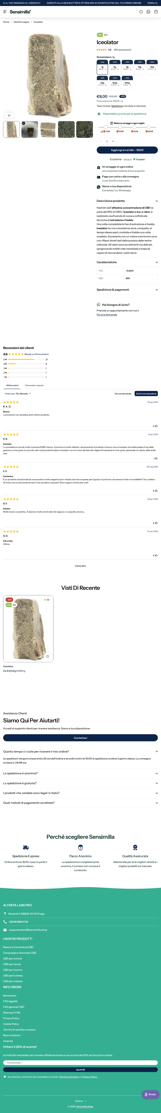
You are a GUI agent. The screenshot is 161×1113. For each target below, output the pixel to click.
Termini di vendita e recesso (19, 1029)
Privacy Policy (11, 1018)
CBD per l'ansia (12, 964)
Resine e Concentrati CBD (18, 947)
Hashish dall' (123, 207)
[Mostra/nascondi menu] (5, 11)
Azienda (8, 1041)
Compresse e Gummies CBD (19, 952)
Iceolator (8, 666)
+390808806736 (18, 921)
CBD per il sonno (12, 969)
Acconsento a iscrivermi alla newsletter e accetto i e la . (53, 1076)
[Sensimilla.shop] (20, 12)
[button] (127, 50)
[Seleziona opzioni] (47, 656)
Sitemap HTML (12, 1012)
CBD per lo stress (13, 975)
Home (6, 22)
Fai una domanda (107, 314)
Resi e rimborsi (11, 1035)
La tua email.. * (15, 1062)
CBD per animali (12, 958)
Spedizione (117, 106)
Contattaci (80, 737)
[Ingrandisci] (48, 74)
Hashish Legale (21, 22)
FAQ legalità (10, 1001)
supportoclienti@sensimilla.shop (27, 929)
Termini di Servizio (68, 1076)
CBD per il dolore (12, 981)
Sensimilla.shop (84, 1106)
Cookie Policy (11, 1023)
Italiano (79, 1101)
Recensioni (9, 995)
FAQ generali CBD (13, 1006)
